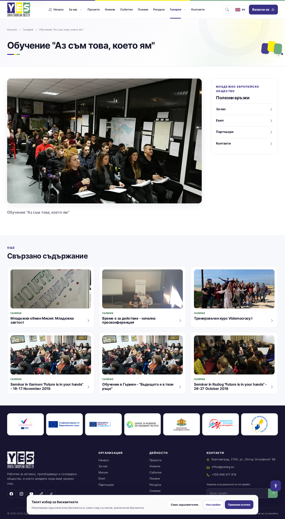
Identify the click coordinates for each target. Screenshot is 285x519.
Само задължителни (184, 504)
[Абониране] (273, 493)
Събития (155, 472)
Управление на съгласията (262, 513)
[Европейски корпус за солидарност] (103, 424)
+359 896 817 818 (224, 474)
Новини (154, 466)
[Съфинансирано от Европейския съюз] (64, 424)
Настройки (213, 504)
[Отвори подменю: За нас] (80, 9)
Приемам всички (239, 504)
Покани (154, 478)
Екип (101, 478)
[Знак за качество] (25, 424)
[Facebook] (11, 494)
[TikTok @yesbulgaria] (41, 494)
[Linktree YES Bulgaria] (51, 494)
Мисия (103, 472)
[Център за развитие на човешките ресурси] (142, 424)
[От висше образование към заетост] (259, 424)
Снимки (155, 490)
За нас (103, 466)
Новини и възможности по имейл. (229, 484)
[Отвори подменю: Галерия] (184, 9)
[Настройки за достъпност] (275, 485)
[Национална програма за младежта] (220, 424)
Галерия (28, 29)
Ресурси (155, 484)
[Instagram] (21, 494)
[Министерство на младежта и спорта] (181, 424)
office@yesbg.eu (223, 467)
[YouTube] (31, 494)
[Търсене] (227, 9)
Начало (12, 29)
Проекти (155, 460)
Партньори (106, 484)
